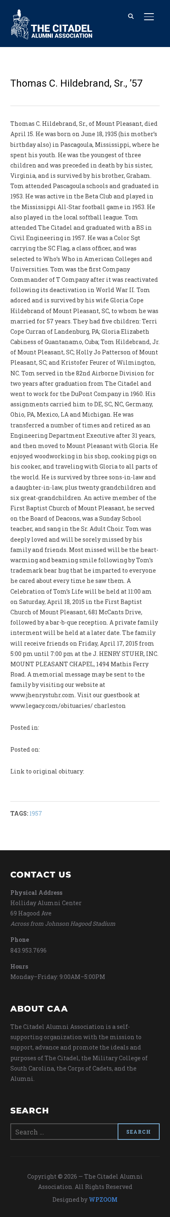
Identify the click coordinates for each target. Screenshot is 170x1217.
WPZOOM (103, 1199)
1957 (35, 813)
